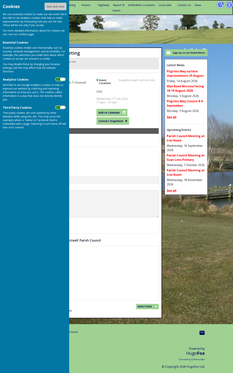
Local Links (165, 5)
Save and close (55, 6)
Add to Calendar (109, 112)
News (198, 5)
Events (116, 10)
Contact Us (184, 5)
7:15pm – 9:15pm (111, 100)
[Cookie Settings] (220, 4)
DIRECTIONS (145, 306)
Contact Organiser (110, 121)
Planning (70, 5)
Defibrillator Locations (141, 5)
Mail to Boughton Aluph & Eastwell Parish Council (202, 332)
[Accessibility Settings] (229, 4)
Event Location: (105, 82)
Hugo (195, 353)
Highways (103, 5)
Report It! (119, 5)
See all (171, 117)
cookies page (26, 34)
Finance (85, 5)
